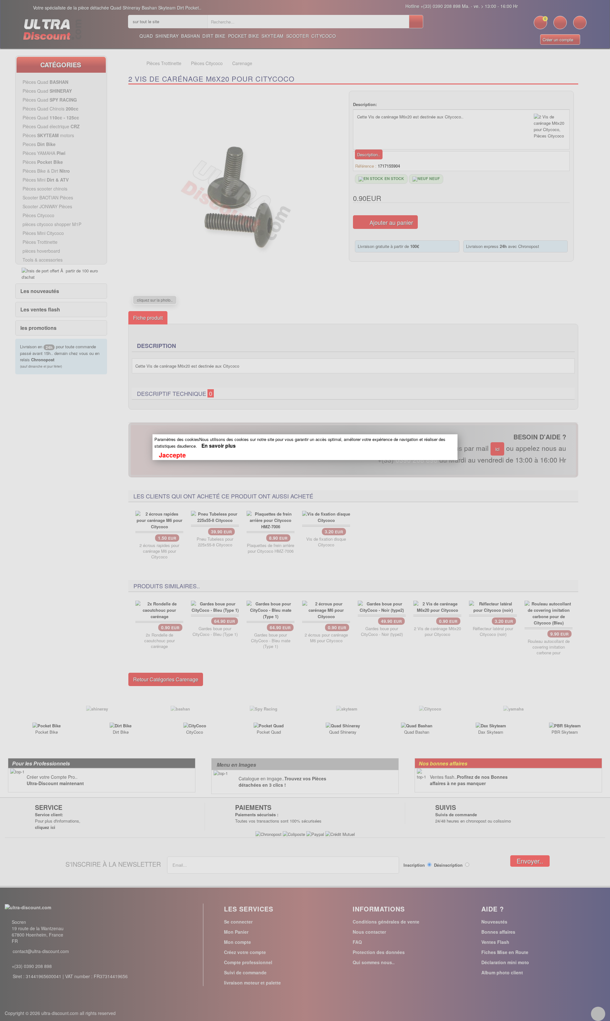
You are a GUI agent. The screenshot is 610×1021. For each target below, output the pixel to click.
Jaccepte (172, 455)
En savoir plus (218, 445)
